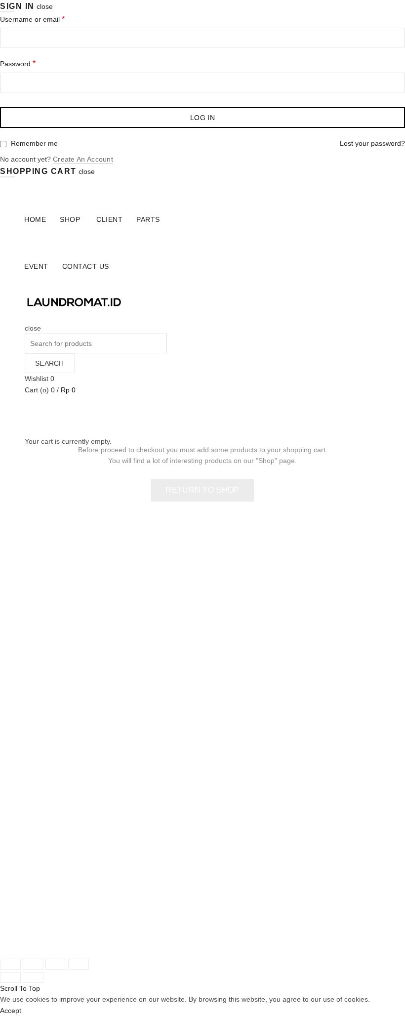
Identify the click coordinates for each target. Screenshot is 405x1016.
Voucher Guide (233, 707)
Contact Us (85, 266)
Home (35, 219)
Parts (148, 219)
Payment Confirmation (59, 788)
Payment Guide (234, 696)
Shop (70, 219)
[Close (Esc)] (10, 964)
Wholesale (41, 777)
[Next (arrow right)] (33, 977)
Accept (10, 1011)
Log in (202, 118)
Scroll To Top (20, 988)
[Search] (28, 317)
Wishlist (39, 378)
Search (49, 363)
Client (109, 219)
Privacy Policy (231, 740)
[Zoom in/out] (78, 964)
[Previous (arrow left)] (10, 977)
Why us (36, 810)
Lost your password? (372, 143)
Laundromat (68, 940)
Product (37, 685)
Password (18, 63)
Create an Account (83, 159)
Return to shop (202, 490)
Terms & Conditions (240, 729)
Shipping (223, 674)
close (45, 6)
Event (36, 266)
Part (31, 707)
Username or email (32, 19)
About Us (39, 799)
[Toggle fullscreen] (55, 964)
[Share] (33, 964)
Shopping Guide (235, 718)
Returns (222, 685)
